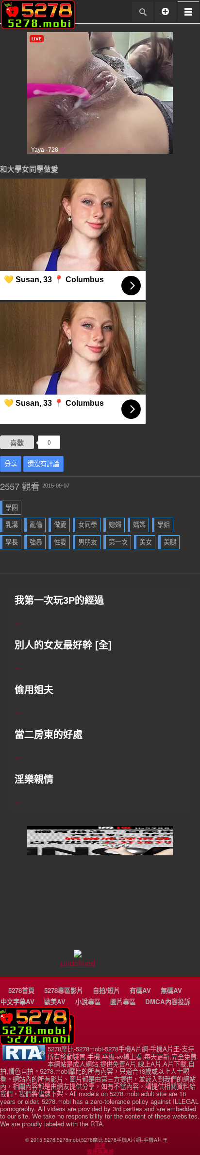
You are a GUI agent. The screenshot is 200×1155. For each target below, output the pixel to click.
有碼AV (140, 990)
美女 (145, 542)
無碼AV (171, 990)
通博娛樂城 (100, 1152)
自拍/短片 (106, 990)
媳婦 (115, 524)
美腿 (170, 542)
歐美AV (55, 1001)
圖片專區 (122, 1001)
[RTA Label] (23, 1057)
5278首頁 (21, 990)
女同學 (87, 524)
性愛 (60, 542)
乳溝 (11, 524)
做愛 (60, 524)
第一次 (118, 542)
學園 (11, 507)
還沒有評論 (43, 464)
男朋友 (87, 542)
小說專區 (87, 1001)
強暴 (36, 542)
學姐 (163, 524)
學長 (11, 542)
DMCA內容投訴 (167, 1001)
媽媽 (139, 524)
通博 (100, 1146)
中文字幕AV (17, 1001)
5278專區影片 (63, 990)
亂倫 (36, 524)
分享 (10, 464)
